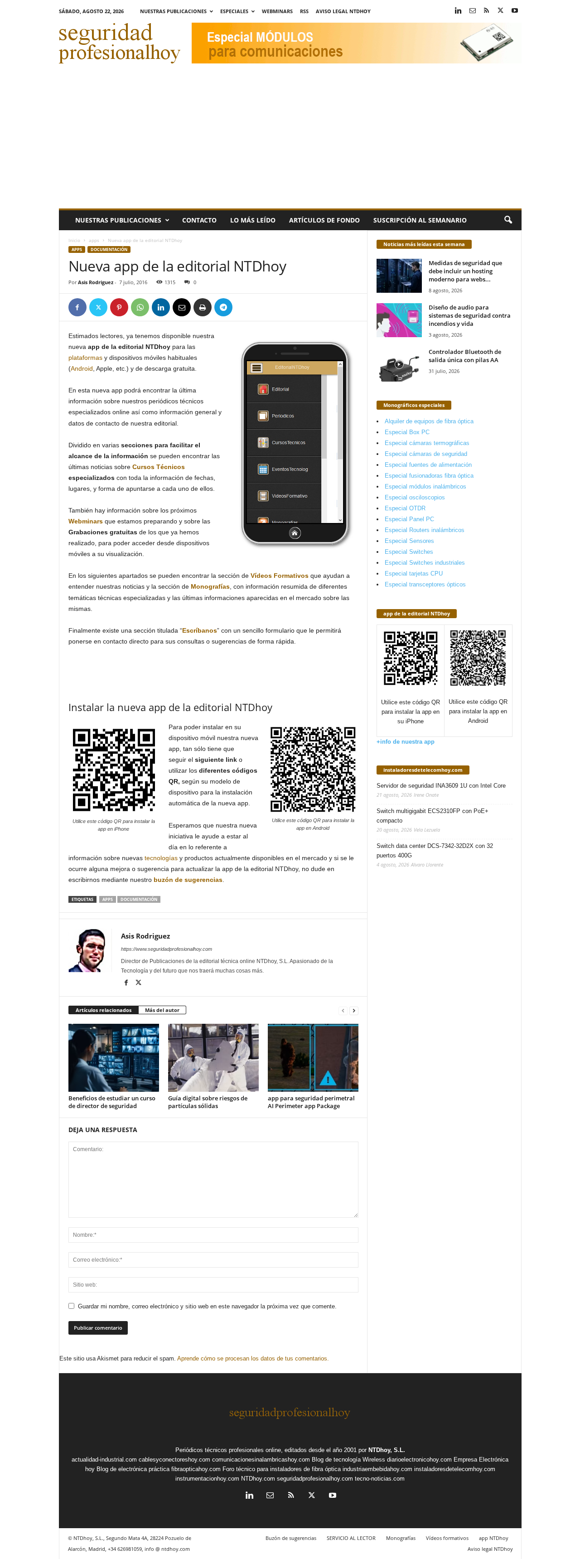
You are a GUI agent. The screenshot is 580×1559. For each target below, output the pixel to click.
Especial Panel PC (409, 519)
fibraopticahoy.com (196, 1469)
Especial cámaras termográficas (427, 443)
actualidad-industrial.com (104, 1459)
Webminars (277, 11)
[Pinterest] (119, 307)
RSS (304, 11)
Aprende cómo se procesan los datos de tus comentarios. (253, 1358)
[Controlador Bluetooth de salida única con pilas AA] (399, 365)
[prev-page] (343, 1010)
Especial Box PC (407, 432)
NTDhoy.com (258, 1478)
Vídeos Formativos (280, 575)
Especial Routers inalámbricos (424, 530)
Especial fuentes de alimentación (428, 464)
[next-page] (353, 1010)
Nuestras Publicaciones (173, 11)
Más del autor (162, 1010)
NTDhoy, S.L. (386, 1450)
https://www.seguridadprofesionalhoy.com (166, 949)
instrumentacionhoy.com (207, 1478)
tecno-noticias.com (380, 1478)
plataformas (85, 357)
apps (94, 240)
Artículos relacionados (103, 1010)
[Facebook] (77, 307)
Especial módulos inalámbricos (425, 486)
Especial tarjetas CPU (414, 573)
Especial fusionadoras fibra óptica (429, 475)
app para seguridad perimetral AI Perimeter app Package (311, 1102)
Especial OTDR (405, 508)
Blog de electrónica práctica (133, 1469)
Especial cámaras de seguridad (426, 453)
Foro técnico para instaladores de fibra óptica (281, 1469)
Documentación (109, 249)
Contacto (199, 220)
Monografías (401, 1538)
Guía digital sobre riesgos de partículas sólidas (207, 1102)
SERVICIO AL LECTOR (351, 1538)
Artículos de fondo (324, 220)
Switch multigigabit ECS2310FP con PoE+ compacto (432, 816)
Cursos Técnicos (158, 466)
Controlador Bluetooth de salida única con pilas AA (465, 356)
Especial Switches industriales (425, 562)
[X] (500, 11)
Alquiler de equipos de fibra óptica (429, 421)
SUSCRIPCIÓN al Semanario (420, 220)
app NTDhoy (493, 1538)
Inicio (74, 240)
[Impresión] (202, 307)
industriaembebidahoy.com (377, 1469)
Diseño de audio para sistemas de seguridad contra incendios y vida (470, 315)
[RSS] (486, 11)
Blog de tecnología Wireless (348, 1459)
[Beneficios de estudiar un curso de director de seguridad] (113, 1058)
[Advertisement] (290, 140)
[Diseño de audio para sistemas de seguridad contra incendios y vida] (399, 320)
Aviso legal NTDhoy (343, 11)
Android (82, 368)
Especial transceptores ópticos (425, 584)
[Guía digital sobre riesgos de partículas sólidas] (213, 1058)
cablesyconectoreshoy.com (174, 1459)
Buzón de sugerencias (291, 1538)
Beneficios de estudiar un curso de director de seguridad (111, 1102)
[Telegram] (223, 307)
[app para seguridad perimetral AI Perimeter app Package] (313, 1058)
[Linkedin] (458, 11)
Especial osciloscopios (415, 497)
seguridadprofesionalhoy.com (315, 1478)
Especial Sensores (409, 540)
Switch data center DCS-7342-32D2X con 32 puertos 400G (435, 850)
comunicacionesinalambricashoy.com (261, 1459)
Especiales (234, 11)
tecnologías (161, 858)
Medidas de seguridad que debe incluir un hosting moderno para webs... (465, 271)
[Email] (182, 307)
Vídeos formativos (447, 1538)
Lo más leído (253, 220)
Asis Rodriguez (95, 282)
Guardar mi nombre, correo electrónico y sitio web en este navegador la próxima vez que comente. (207, 1306)
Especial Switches (409, 551)
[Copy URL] (244, 307)
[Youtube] (514, 11)
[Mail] (472, 11)
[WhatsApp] (140, 307)
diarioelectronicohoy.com (419, 1459)
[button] (508, 220)
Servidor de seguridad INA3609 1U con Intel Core (441, 785)
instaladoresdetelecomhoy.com (423, 769)
